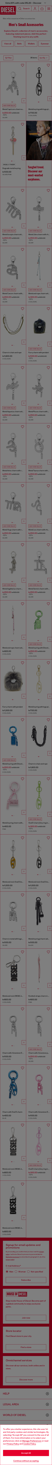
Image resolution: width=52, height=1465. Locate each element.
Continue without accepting (26, 1461)
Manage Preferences (31, 1441)
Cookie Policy (29, 1444)
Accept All (26, 1453)
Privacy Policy (12, 1444)
